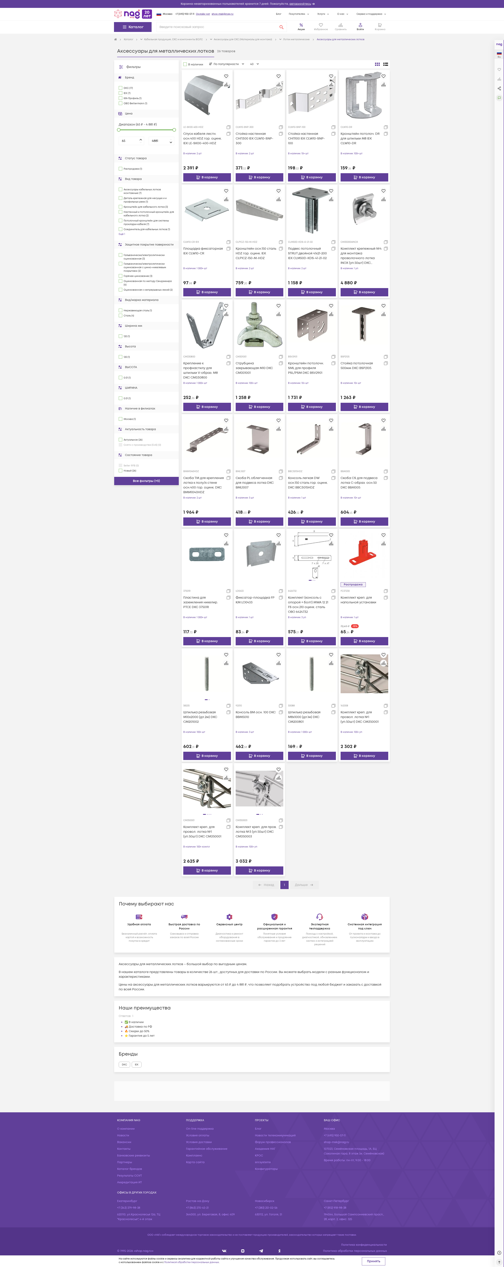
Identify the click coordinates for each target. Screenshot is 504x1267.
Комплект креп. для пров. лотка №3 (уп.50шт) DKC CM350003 (256, 832)
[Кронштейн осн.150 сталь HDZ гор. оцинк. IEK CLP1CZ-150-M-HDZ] (259, 210)
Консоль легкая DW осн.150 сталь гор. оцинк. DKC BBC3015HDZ (308, 483)
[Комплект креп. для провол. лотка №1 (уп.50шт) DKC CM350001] (364, 674)
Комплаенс (194, 1155)
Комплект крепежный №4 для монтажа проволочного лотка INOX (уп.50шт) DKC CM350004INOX (361, 256)
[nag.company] (224, 1250)
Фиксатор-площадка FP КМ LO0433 (255, 600)
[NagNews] (261, 1250)
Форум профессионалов (273, 1142)
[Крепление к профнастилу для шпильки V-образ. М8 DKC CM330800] (207, 325)
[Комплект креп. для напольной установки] (364, 554)
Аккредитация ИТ (129, 1182)
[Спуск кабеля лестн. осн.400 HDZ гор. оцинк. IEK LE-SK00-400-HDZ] (207, 95)
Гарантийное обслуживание (206, 1149)
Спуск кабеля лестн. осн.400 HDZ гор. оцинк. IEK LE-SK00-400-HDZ (202, 138)
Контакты (124, 1149)
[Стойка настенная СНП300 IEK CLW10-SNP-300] (259, 95)
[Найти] (281, 27)
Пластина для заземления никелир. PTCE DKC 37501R (200, 602)
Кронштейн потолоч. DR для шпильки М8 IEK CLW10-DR (360, 138)
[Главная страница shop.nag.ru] (133, 14)
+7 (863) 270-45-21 (197, 1208)
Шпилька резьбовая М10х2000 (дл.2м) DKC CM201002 (200, 717)
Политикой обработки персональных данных (191, 1262)
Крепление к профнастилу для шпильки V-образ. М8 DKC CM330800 (200, 370)
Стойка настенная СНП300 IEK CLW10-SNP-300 (254, 138)
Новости (123, 1135)
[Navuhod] (242, 1250)
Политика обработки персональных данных (355, 1251)
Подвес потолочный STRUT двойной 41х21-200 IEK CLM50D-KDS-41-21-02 (307, 253)
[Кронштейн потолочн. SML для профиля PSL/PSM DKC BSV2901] (312, 325)
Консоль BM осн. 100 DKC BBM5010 (256, 714)
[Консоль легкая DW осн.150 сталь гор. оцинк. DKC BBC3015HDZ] (312, 439)
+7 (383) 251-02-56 (266, 1208)
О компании (126, 1129)
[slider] (118, 130)
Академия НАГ (265, 1149)
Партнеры (124, 1162)
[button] (252, 4)
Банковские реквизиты (133, 1155)
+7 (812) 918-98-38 (335, 1208)
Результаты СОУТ (129, 1176)
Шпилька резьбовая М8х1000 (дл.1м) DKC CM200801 (304, 717)
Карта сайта (195, 1162)
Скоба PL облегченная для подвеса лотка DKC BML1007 (255, 483)
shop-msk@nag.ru (222, 14)
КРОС (259, 1155)
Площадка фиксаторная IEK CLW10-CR (203, 251)
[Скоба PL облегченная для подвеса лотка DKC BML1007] (259, 439)
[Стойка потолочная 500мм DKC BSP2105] (364, 325)
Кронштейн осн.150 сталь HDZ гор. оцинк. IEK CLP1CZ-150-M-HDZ (256, 253)
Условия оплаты (197, 1135)
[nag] (279, 1250)
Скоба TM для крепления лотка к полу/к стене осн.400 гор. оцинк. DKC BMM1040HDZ (203, 485)
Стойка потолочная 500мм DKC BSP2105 (357, 365)
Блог (278, 14)
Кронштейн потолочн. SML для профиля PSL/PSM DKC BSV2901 (306, 368)
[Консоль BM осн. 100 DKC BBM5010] (259, 674)
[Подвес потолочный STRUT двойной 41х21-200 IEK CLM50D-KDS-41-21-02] (312, 210)
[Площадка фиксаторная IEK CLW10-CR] (207, 210)
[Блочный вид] (377, 64)
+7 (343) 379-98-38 (128, 1208)
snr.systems (263, 1162)
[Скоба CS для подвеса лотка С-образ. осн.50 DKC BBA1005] (364, 439)
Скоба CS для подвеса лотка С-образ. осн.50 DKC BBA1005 (359, 483)
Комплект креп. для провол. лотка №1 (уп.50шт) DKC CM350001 (360, 717)
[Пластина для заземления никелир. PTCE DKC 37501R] (207, 554)
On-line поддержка (200, 1129)
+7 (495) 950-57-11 (184, 14)
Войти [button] (360, 29)
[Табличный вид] (386, 64)
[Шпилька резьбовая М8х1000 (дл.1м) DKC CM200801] (312, 674)
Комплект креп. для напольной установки (358, 600)
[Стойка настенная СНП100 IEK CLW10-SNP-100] (312, 95)
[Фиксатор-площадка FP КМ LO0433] (259, 554)
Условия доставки (199, 1142)
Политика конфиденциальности (364, 1245)
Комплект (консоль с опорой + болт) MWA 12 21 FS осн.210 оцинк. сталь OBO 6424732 (308, 604)
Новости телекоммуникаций (275, 1135)
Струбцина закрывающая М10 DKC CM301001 (254, 368)
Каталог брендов (129, 1169)
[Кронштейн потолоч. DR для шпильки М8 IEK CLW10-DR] (364, 95)
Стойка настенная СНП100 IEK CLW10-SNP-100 (306, 138)
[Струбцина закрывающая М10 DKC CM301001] (259, 325)
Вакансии (124, 1142)
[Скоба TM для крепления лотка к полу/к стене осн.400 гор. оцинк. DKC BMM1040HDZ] (207, 439)
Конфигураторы (266, 1169)
